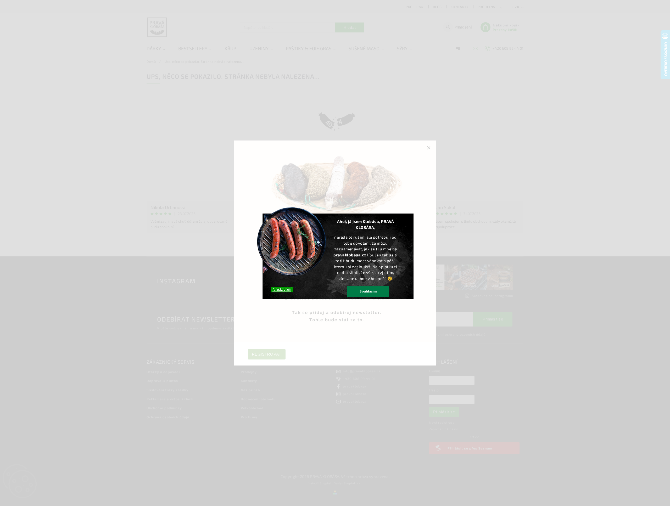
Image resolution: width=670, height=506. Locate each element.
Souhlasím (368, 291)
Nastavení (281, 289)
